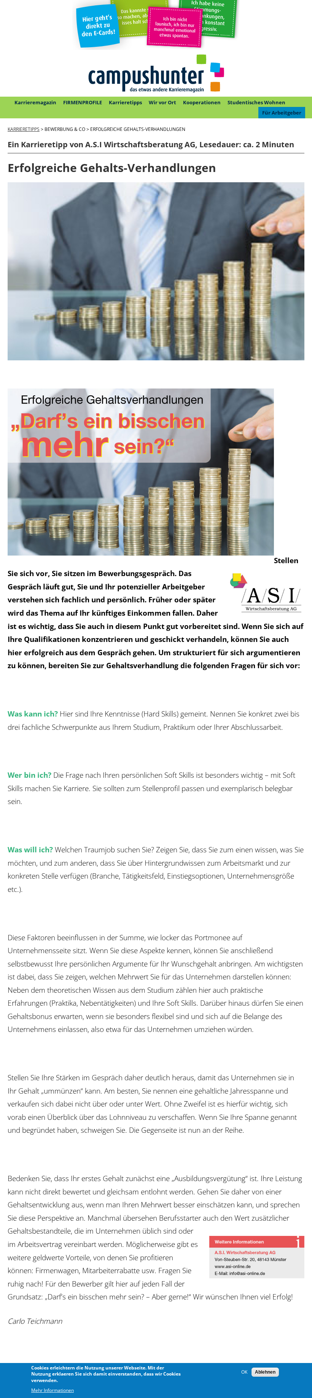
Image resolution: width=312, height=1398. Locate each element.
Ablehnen (265, 1372)
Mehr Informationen (52, 1390)
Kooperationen (202, 102)
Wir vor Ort (162, 102)
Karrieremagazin (35, 102)
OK (244, 1372)
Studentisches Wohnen (256, 102)
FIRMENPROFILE (82, 102)
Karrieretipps (125, 102)
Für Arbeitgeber (281, 112)
